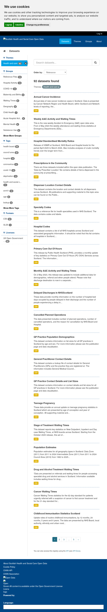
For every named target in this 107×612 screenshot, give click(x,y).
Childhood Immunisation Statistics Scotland (57, 513)
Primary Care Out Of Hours (48, 248)
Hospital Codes (42, 226)
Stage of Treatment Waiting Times (51, 425)
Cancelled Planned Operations (50, 314)
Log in (99, 33)
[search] (95, 62)
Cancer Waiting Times (45, 491)
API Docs (76, 551)
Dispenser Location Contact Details (52, 185)
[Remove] (58, 87)
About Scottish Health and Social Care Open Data (25, 563)
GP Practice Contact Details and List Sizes (56, 381)
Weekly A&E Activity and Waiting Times (54, 118)
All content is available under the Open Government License (36, 586)
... (69, 539)
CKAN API (7, 570)
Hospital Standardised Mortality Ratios (54, 141)
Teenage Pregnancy (44, 403)
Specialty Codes (42, 207)
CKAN (8, 598)
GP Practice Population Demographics (54, 336)
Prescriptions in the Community (50, 163)
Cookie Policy (9, 566)
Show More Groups (12, 135)
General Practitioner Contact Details (52, 359)
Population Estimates (45, 447)
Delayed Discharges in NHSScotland (53, 292)
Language (8, 602)
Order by (38, 72)
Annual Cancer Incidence (47, 96)
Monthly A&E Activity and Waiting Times (55, 270)
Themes (77, 41)
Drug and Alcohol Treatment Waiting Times (56, 469)
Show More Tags (11, 208)
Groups (88, 41)
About (99, 41)
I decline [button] (19, 25)
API (67, 551)
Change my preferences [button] (37, 25)
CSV (36, 111)
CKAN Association (11, 573)
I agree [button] (9, 25)
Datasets (65, 41)
